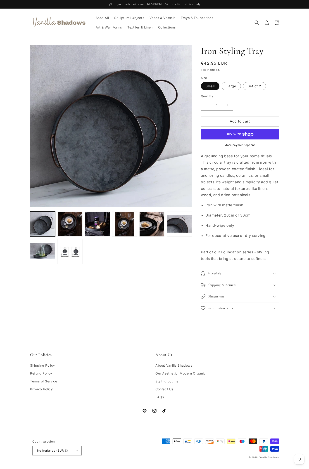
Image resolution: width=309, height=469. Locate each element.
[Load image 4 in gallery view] (124, 224)
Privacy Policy (41, 389)
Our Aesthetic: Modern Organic (180, 373)
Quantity (207, 96)
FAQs (159, 397)
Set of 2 (254, 86)
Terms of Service (43, 381)
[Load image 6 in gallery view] (179, 224)
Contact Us (164, 389)
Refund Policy (41, 373)
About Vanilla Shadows (173, 365)
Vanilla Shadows (269, 457)
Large (231, 86)
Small (210, 86)
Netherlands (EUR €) (52, 450)
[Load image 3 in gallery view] (97, 224)
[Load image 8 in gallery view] (70, 251)
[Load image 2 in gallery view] (70, 224)
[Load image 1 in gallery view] (42, 224)
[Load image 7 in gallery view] (42, 251)
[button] (257, 23)
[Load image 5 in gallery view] (151, 224)
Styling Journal (167, 381)
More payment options (239, 145)
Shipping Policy (42, 365)
